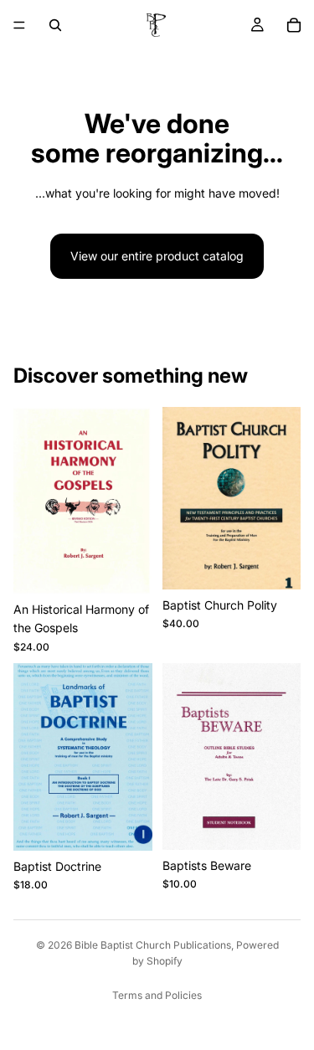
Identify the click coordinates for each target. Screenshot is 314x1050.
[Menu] (19, 25)
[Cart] (293, 25)
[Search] (55, 25)
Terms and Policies (157, 995)
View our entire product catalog (157, 256)
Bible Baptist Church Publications (153, 945)
